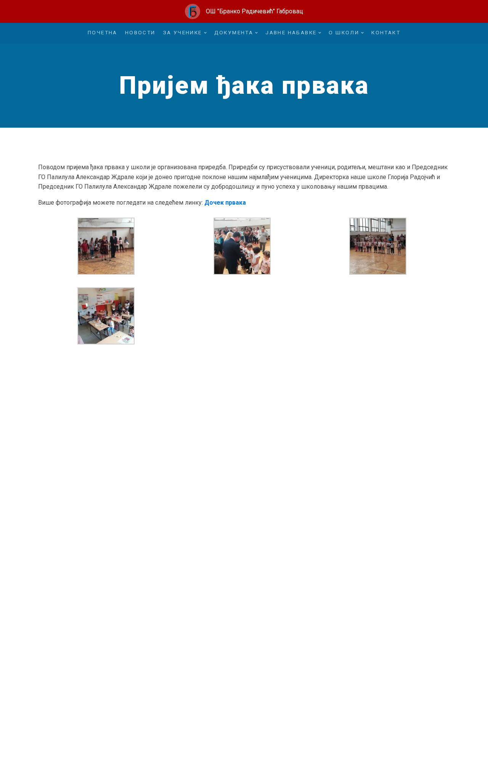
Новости (140, 32)
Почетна (102, 32)
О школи (344, 32)
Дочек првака (225, 202)
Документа (234, 32)
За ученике (182, 32)
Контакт (385, 32)
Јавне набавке (290, 32)
